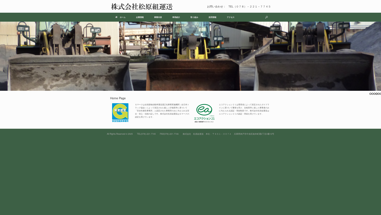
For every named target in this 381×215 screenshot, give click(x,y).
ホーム (123, 17)
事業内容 (158, 17)
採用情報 (212, 17)
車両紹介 (176, 17)
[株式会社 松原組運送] (141, 6)
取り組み (194, 17)
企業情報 (140, 17)
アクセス (231, 17)
